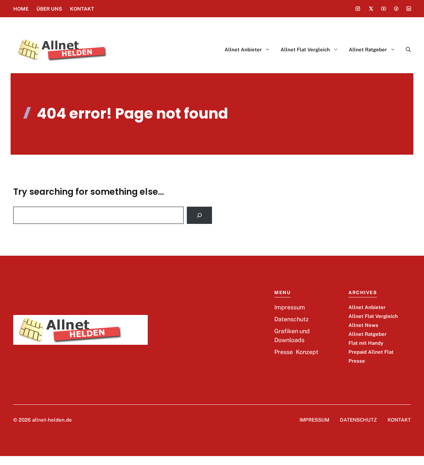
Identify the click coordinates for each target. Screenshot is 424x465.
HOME (20, 9)
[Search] (199, 215)
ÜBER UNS (49, 9)
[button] (405, 50)
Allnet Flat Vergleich (305, 49)
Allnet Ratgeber (368, 49)
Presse (356, 361)
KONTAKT (82, 9)
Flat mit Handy (365, 343)
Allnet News (363, 325)
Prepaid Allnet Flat (371, 352)
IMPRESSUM (314, 420)
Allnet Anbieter (243, 49)
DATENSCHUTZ (358, 420)
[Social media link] (357, 8)
